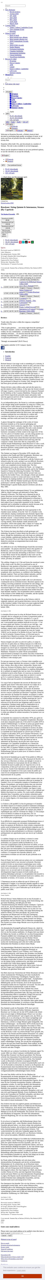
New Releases (10, 10)
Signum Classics (15, 73)
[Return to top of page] (9, 1239)
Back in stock (14, 35)
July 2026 (13, 16)
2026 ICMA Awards (17, 45)
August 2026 (14, 14)
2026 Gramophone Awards (19, 41)
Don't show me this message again (15, 177)
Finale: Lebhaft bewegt (27, 307)
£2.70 (6, 305)
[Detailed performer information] (17, 214)
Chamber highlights (16, 51)
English (10, 130)
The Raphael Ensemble (8, 214)
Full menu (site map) (12, 84)
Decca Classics (15, 63)
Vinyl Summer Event (17, 29)
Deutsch (14, 128)
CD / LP (25, 122)
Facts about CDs (5, 1255)
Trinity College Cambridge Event (21, 27)
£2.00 (6, 287)
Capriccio (25, 282)
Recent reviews (15, 12)
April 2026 (13, 22)
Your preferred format (14, 165)
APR (11, 65)
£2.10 (6, 298)
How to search (5, 1243)
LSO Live (13, 71)
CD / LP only (14, 120)
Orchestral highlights (17, 49)
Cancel (4, 1235)
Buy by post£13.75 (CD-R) (6, 231)
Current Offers (10, 25)
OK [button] (22, 1276)
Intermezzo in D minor (27, 309)
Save (10, 1235)
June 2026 (13, 18)
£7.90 (6, 293)
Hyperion (13, 61)
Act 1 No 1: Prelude (26, 286)
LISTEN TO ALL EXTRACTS (29, 280)
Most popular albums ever (19, 39)
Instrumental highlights (17, 53)
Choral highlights (16, 55)
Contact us (4, 1261)
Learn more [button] (21, 1270)
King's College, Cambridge (19, 69)
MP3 (7, 114)
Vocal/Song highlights (17, 57)
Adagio (21, 305)
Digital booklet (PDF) (7, 203)
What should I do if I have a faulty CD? (12, 1257)
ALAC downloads (16, 118)
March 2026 (14, 23)
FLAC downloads (16, 116)
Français (14, 126)
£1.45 (6, 302)
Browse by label (10, 59)
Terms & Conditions (7, 1249)
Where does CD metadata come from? (12, 1259)
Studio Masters (15, 47)
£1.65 (6, 307)
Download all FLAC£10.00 (8, 223)
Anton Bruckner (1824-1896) (31, 310)
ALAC (19, 122)
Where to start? (10, 33)
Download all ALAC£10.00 (8, 227)
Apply (12, 112)
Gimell (12, 67)
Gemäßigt (22, 298)
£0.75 (6, 311)
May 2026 (13, 20)
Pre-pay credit (5, 1247)
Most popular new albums (19, 37)
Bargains (13, 31)
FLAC (13, 122)
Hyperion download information (10, 1245)
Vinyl (11, 43)
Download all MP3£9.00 (7, 219)
